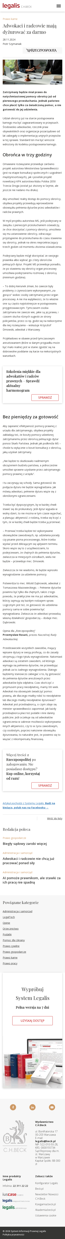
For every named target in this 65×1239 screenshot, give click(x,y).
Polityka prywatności (13, 1234)
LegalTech (9, 917)
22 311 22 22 (20, 1185)
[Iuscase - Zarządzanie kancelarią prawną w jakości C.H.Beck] (13, 1194)
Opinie (6, 923)
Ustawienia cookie (45, 1215)
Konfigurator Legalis (46, 1183)
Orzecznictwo (11, 928)
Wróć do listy (54, 818)
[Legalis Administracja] (15, 1207)
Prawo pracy (10, 963)
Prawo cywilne (11, 946)
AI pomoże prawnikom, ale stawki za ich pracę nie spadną (32, 880)
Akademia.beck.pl (45, 1210)
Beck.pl (39, 1188)
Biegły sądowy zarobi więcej (25, 843)
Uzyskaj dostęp (32, 1021)
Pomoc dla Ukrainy (14, 940)
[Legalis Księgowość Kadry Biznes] (16, 1200)
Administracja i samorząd (17, 853)
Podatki (7, 934)
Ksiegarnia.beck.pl (45, 1204)
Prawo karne (10, 19)
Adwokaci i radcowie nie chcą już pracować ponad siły (28, 860)
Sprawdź (45, 398)
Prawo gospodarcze (14, 838)
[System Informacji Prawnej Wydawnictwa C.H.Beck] (17, 6)
